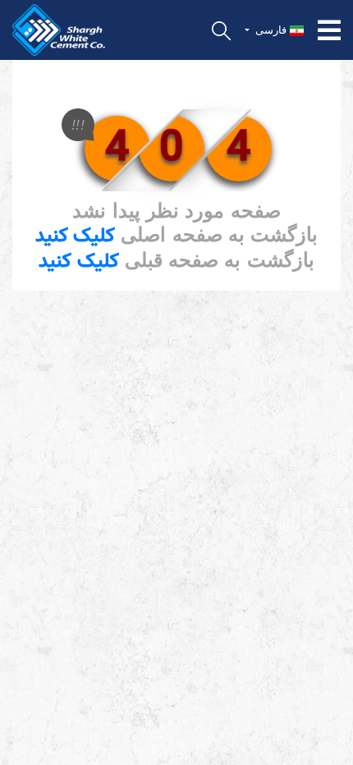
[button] (274, 30)
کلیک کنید (75, 236)
